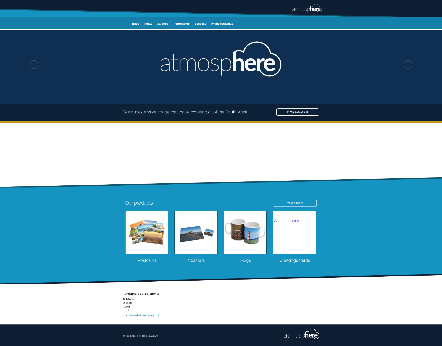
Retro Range (182, 23)
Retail (148, 23)
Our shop (162, 23)
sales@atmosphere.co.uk (145, 315)
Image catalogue (222, 23)
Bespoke (200, 23)
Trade (135, 23)
